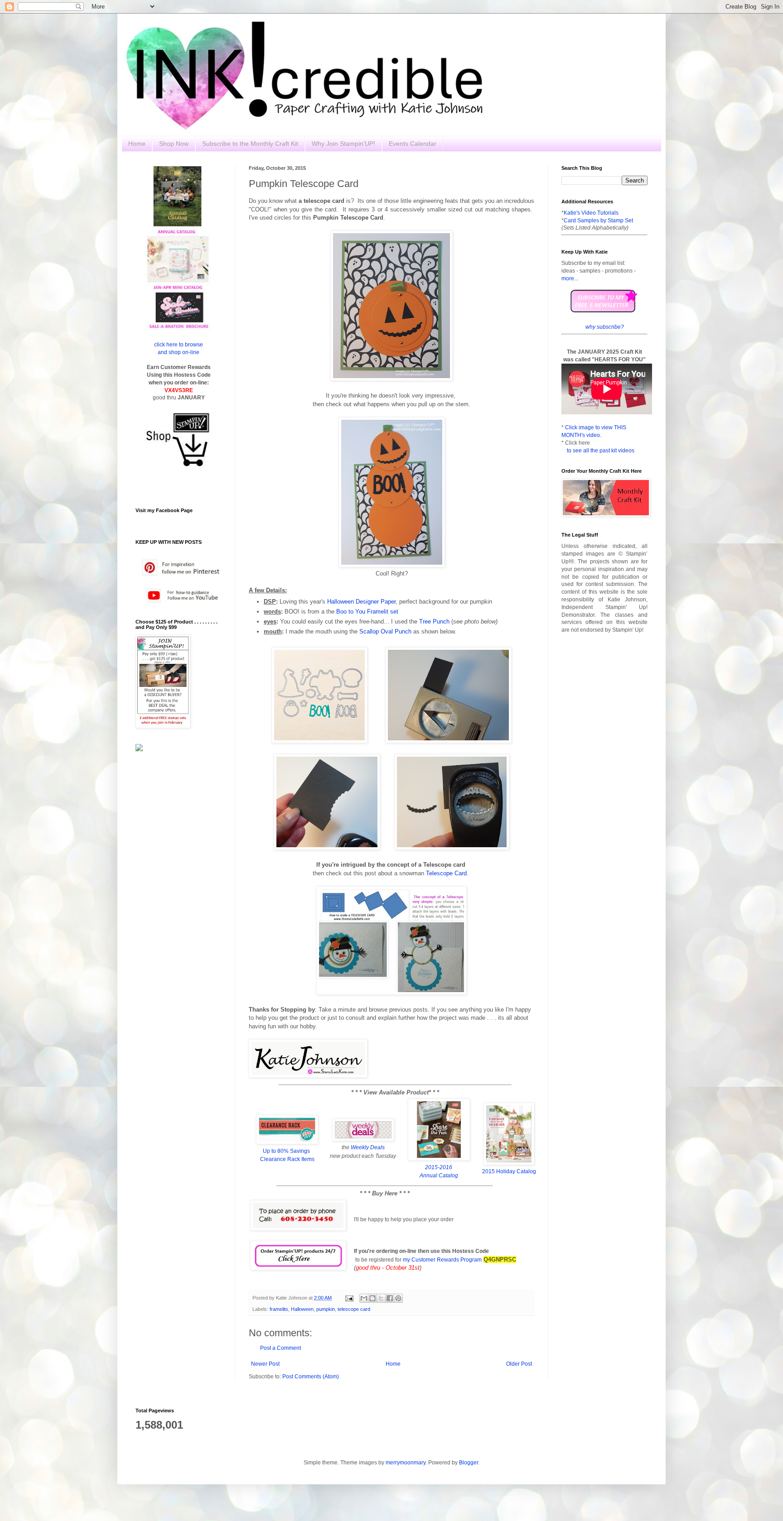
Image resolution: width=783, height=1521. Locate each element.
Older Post (519, 1364)
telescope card (354, 1309)
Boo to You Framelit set (367, 611)
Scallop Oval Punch (385, 631)
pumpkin (325, 1309)
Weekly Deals (368, 1147)
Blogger (468, 1462)
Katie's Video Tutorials (591, 213)
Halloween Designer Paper (361, 601)
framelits (279, 1309)
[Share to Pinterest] (398, 1298)
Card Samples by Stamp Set (598, 220)
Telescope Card (446, 873)
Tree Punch (434, 621)
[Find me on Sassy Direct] (139, 749)
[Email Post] (349, 1297)
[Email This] (363, 1298)
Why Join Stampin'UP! (343, 143)
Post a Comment (280, 1348)
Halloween (302, 1309)
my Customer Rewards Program (442, 1260)
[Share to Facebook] (389, 1298)
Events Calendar (412, 143)
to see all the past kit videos (600, 450)
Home (136, 143)
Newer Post (265, 1364)
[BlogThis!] (372, 1298)
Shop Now (173, 143)
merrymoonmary (405, 1462)
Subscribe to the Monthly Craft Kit (250, 143)
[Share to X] (381, 1298)
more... (569, 278)
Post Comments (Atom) (310, 1376)
